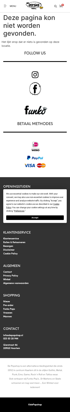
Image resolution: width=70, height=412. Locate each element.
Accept (35, 217)
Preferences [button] (19, 211)
